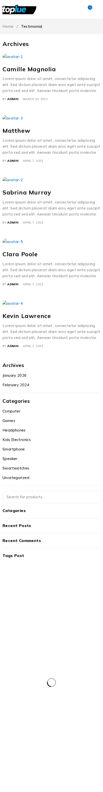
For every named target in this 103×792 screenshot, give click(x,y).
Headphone (57, 745)
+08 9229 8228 (14, 594)
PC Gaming (43, 766)
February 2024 (15, 384)
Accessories (15, 714)
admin (12, 99)
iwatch (84, 745)
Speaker (10, 458)
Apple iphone (48, 714)
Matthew (16, 130)
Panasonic (13, 766)
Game (85, 735)
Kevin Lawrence (26, 316)
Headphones (14, 430)
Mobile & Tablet (82, 755)
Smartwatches (78, 766)
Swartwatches (16, 468)
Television (81, 776)
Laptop (50, 755)
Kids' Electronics (18, 755)
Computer (11, 411)
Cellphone (52, 724)
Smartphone (13, 449)
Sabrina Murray (26, 192)
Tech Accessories (46, 776)
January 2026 (14, 375)
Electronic (59, 735)
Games (8, 420)
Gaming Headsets (20, 745)
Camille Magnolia (29, 69)
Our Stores (68, 582)
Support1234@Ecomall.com (25, 588)
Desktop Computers (22, 735)
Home (8, 26)
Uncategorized (15, 477)
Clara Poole (20, 254)
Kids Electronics (16, 439)
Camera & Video (18, 724)
